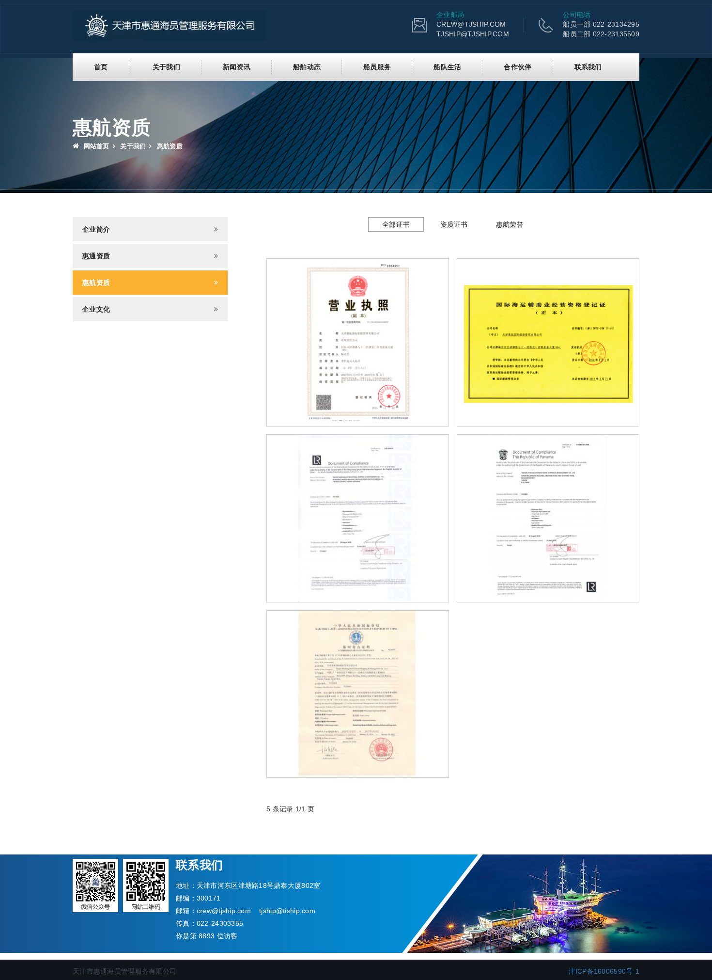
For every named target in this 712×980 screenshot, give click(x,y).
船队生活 (447, 67)
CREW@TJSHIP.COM (471, 24)
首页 (101, 67)
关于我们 (166, 67)
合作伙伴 (517, 67)
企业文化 (96, 309)
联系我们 (588, 67)
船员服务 (377, 67)
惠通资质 (96, 256)
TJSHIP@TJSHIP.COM (472, 34)
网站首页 (95, 146)
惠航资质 (96, 282)
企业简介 (96, 229)
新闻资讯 (236, 67)
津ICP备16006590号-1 (604, 971)
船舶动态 (307, 67)
